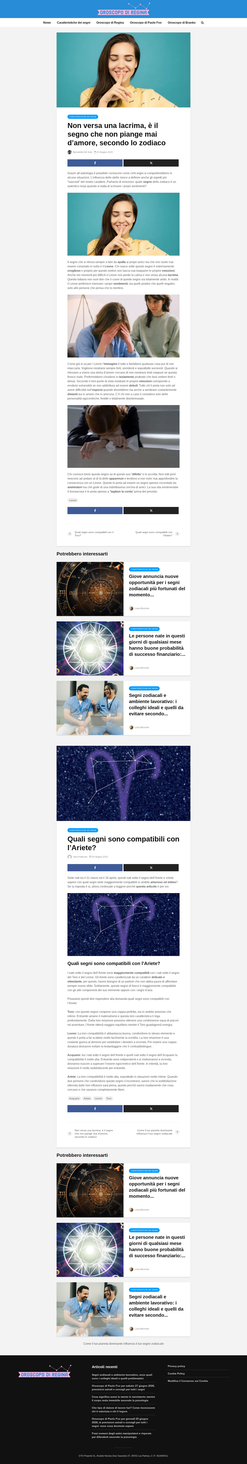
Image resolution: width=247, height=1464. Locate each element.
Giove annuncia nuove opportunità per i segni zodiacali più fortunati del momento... (157, 585)
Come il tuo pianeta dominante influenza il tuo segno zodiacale (123, 1343)
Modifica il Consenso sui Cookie (188, 1380)
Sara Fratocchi (80, 857)
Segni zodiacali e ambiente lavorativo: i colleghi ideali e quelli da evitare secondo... (156, 704)
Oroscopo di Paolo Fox (146, 22)
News (47, 22)
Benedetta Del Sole (82, 152)
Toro (108, 1098)
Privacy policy (176, 1366)
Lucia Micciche (141, 608)
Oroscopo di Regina (110, 22)
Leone (72, 500)
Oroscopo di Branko (182, 22)
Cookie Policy (176, 1373)
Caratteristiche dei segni (73, 22)
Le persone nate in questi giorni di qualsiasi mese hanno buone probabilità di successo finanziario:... (157, 645)
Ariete (87, 1098)
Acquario (74, 1098)
